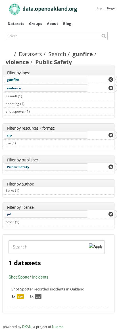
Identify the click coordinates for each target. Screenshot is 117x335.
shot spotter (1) (36, 111)
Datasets (16, 23)
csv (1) (22, 143)
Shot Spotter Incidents (28, 277)
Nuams (57, 326)
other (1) (26, 222)
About (52, 23)
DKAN (27, 326)
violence (17, 62)
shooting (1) (31, 103)
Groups (35, 23)
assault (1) (28, 96)
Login (101, 8)
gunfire (82, 54)
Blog (67, 23)
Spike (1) (26, 190)
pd (9, 214)
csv (20, 296)
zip (9, 135)
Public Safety (18, 167)
